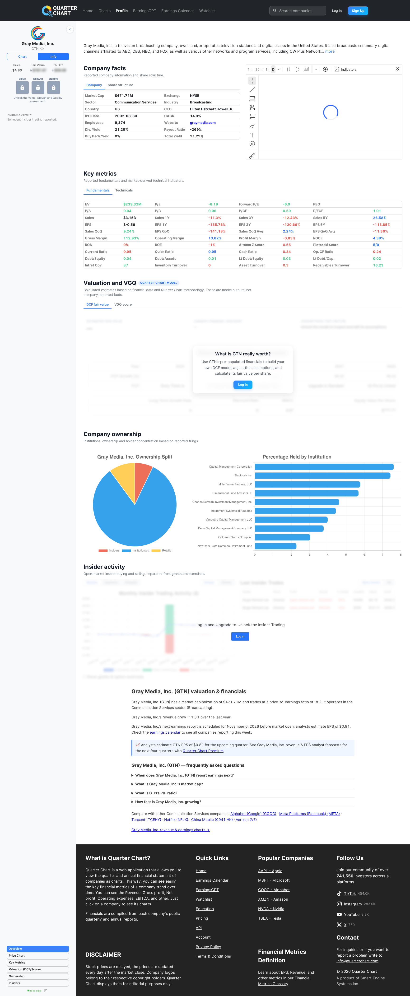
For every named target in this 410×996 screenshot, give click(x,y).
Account (203, 937)
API (199, 927)
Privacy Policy (208, 946)
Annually (131, 582)
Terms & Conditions (213, 956)
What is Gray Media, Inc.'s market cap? (169, 784)
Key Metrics (17, 962)
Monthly (92, 582)
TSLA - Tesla (269, 918)
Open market (371, 582)
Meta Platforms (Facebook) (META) (309, 813)
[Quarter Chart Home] (59, 11)
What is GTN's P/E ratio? (156, 793)
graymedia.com (203, 123)
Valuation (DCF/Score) (25, 969)
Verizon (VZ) (246, 819)
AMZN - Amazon (273, 899)
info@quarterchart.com (357, 961)
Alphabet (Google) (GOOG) (253, 813)
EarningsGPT (144, 10)
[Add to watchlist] (42, 48)
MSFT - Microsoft (274, 880)
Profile (122, 10)
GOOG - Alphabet (274, 889)
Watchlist (207, 10)
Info (53, 56)
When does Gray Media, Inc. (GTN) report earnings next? (184, 775)
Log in (243, 384)
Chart (22, 56)
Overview (15, 948)
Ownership (16, 976)
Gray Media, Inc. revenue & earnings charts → (170, 830)
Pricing (202, 918)
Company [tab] (94, 85)
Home (88, 10)
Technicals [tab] (124, 190)
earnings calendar (165, 732)
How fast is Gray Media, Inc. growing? (168, 802)
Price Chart (17, 955)
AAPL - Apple (270, 870)
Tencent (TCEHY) (146, 819)
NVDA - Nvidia (271, 908)
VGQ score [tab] (123, 304)
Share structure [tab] (120, 85)
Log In (337, 11)
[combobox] (302, 10)
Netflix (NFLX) (176, 819)
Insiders (14, 983)
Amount (209, 582)
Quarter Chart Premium (203, 751)
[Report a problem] (45, 990)
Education (205, 908)
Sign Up (358, 11)
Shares (226, 582)
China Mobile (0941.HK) (212, 819)
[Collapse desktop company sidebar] (70, 29)
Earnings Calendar (177, 10)
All (389, 582)
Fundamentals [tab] (98, 190)
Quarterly (111, 582)
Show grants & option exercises (115, 676)
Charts (104, 10)
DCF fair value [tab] (97, 304)
